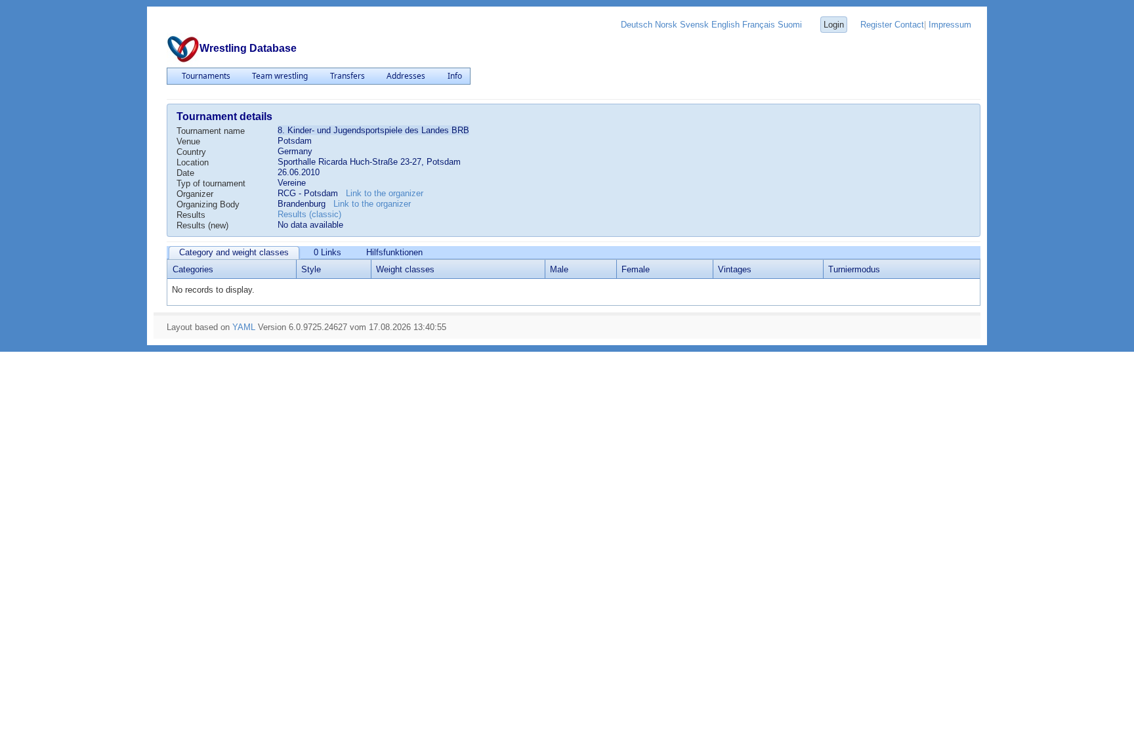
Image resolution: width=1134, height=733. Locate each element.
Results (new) (202, 225)
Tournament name (211, 131)
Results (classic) (309, 214)
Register (876, 25)
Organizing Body (208, 204)
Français (758, 25)
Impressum (950, 25)
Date (185, 173)
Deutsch (636, 25)
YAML (243, 327)
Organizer (195, 194)
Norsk (666, 25)
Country (191, 152)
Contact (909, 25)
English (725, 25)
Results (191, 215)
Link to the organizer (384, 193)
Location (193, 162)
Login (834, 25)
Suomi (790, 25)
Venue (188, 141)
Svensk (694, 25)
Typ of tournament (211, 183)
